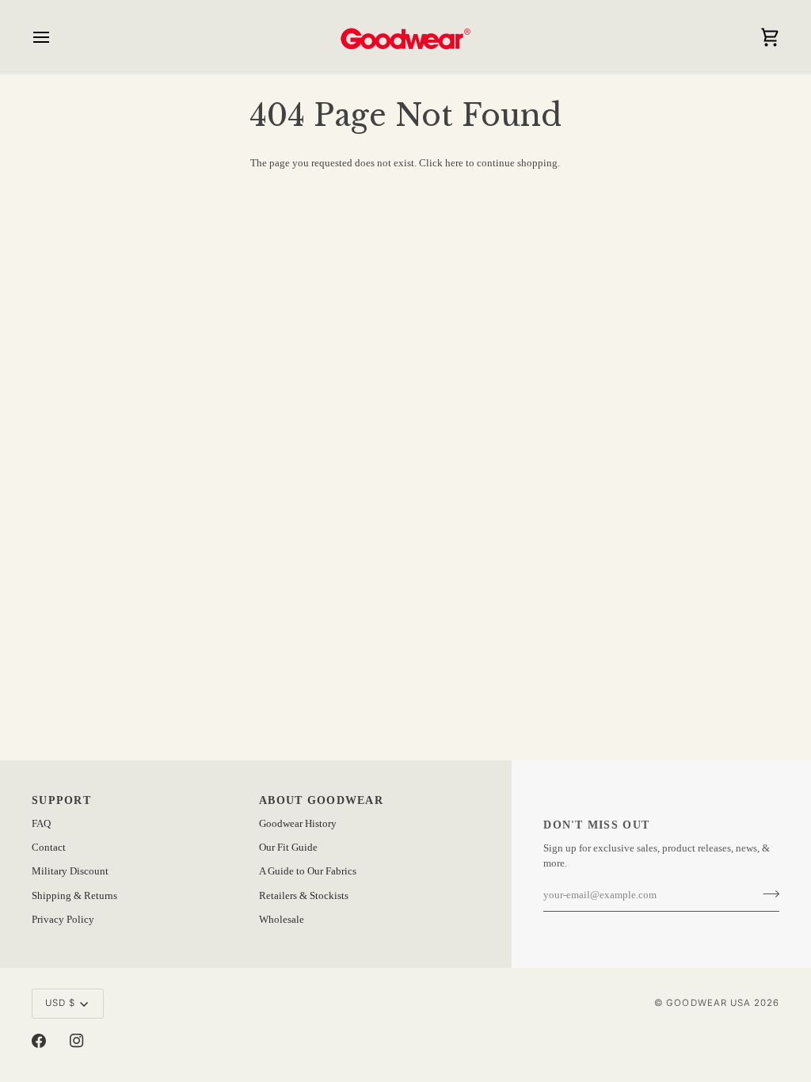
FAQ (41, 823)
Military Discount (70, 871)
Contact (49, 847)
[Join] (766, 893)
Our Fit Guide (288, 847)
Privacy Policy (63, 919)
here (454, 163)
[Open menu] (55, 37)
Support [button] (61, 800)
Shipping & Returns (74, 895)
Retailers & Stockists (303, 895)
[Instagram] (77, 1041)
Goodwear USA (708, 1002)
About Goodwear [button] (321, 800)
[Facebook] (39, 1041)
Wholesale (281, 919)
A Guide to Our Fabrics (307, 871)
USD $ (60, 1002)
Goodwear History (298, 823)
